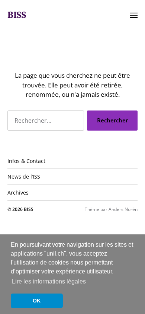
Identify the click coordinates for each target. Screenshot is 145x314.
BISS (16, 15)
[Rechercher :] (44, 122)
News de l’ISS (23, 176)
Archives (18, 192)
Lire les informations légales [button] (49, 281)
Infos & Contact (26, 160)
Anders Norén (123, 209)
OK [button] (37, 301)
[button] (134, 15)
